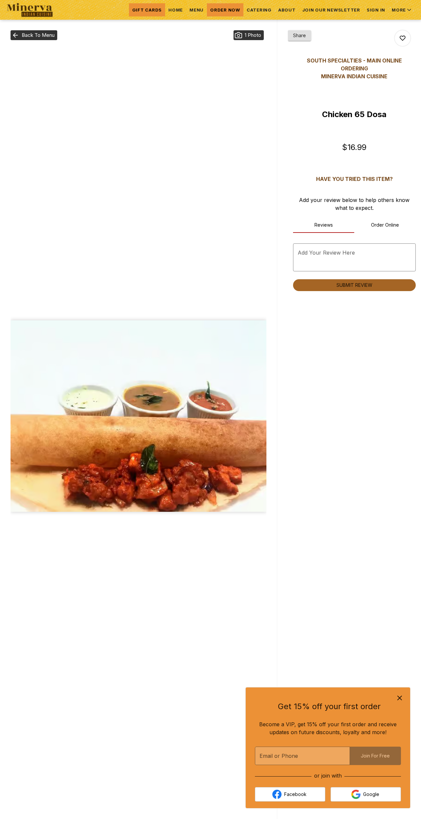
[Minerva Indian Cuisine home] (34, 10)
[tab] (324, 225)
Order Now (225, 9)
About (287, 9)
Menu (196, 9)
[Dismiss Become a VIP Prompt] (400, 698)
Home (175, 9)
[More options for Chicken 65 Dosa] (402, 38)
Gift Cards (147, 9)
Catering (259, 9)
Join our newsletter (331, 9)
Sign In (376, 9)
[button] (402, 9)
